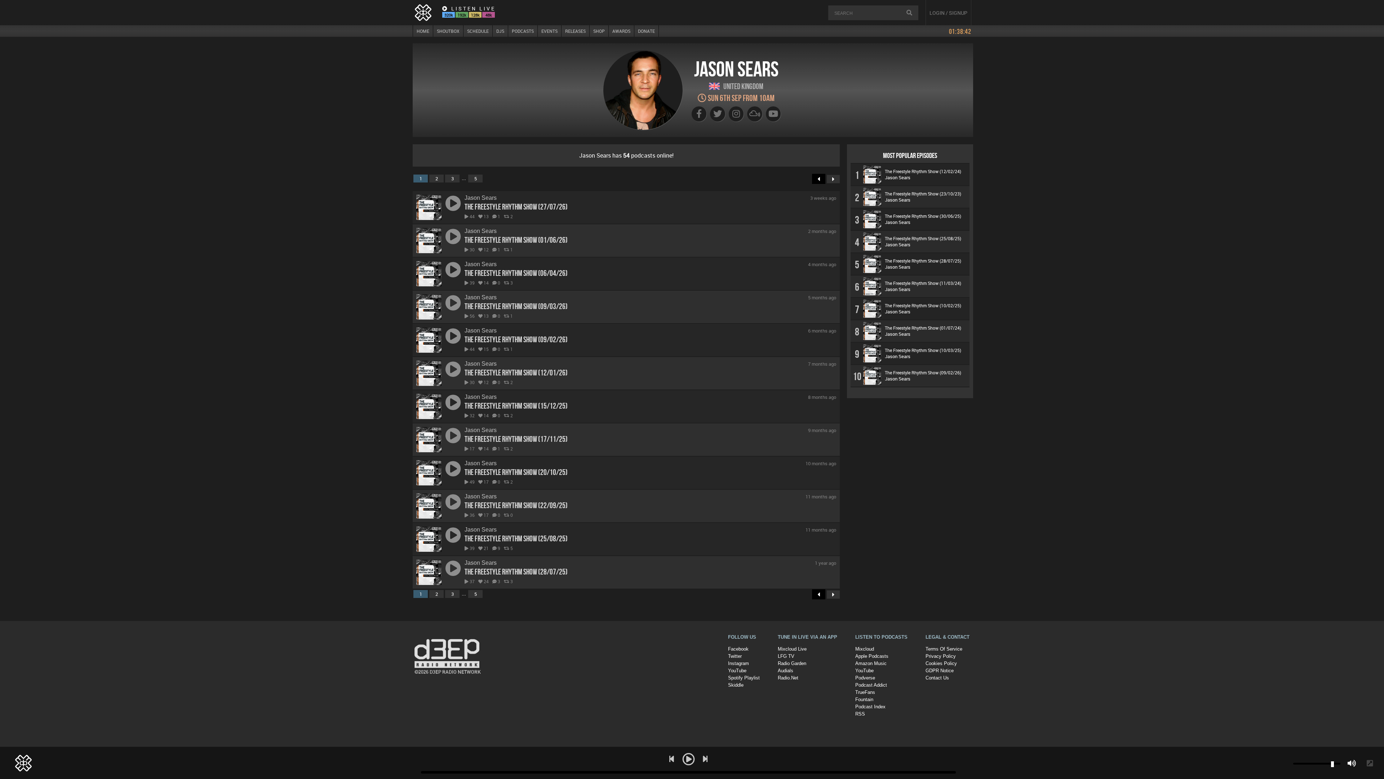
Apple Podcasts (871, 656)
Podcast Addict (871, 685)
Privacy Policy (941, 656)
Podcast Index (870, 706)
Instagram (738, 663)
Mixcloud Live (792, 649)
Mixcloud (864, 649)
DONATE (646, 31)
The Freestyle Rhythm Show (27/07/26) (516, 206)
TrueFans (865, 692)
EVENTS (549, 31)
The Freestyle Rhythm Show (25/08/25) (516, 538)
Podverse (865, 678)
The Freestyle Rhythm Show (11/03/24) (923, 283)
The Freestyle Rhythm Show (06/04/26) (516, 273)
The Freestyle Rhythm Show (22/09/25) (516, 505)
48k (488, 15)
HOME (423, 31)
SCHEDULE (478, 31)
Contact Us (937, 678)
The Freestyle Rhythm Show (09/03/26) (516, 306)
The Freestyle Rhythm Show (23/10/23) (923, 194)
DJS (500, 31)
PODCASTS (523, 31)
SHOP (599, 31)
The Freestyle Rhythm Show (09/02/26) (516, 339)
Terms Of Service (944, 649)
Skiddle (736, 685)
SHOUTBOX (448, 31)
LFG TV (786, 656)
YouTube (737, 670)
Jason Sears (481, 198)
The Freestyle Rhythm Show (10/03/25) (923, 350)
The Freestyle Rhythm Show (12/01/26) (516, 372)
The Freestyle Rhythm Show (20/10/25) (516, 472)
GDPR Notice (940, 670)
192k (462, 15)
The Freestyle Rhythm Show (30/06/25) (923, 216)
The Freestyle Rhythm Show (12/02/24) (923, 171)
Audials (785, 670)
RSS (860, 714)
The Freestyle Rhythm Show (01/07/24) (923, 328)
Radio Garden (792, 663)
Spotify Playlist (744, 678)
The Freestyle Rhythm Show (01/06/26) (516, 240)
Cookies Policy (941, 663)
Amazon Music (871, 663)
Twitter (735, 656)
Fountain (864, 699)
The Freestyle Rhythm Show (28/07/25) (516, 571)
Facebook (738, 649)
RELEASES (575, 31)
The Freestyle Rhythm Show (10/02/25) (923, 305)
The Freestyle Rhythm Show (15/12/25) (516, 405)
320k (448, 15)
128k (475, 15)
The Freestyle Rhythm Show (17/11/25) (516, 439)
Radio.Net (788, 678)
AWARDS (621, 31)
